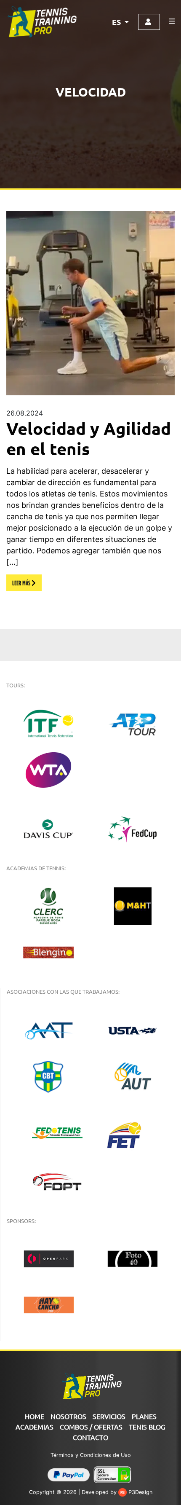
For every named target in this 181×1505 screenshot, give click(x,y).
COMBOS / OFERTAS (91, 1426)
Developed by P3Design (117, 1492)
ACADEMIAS (34, 1426)
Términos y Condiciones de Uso (91, 1455)
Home (34, 1416)
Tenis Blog (147, 1426)
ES (117, 22)
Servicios (109, 1416)
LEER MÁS (22, 583)
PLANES (144, 1416)
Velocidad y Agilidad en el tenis (88, 438)
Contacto (90, 1437)
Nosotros (68, 1416)
